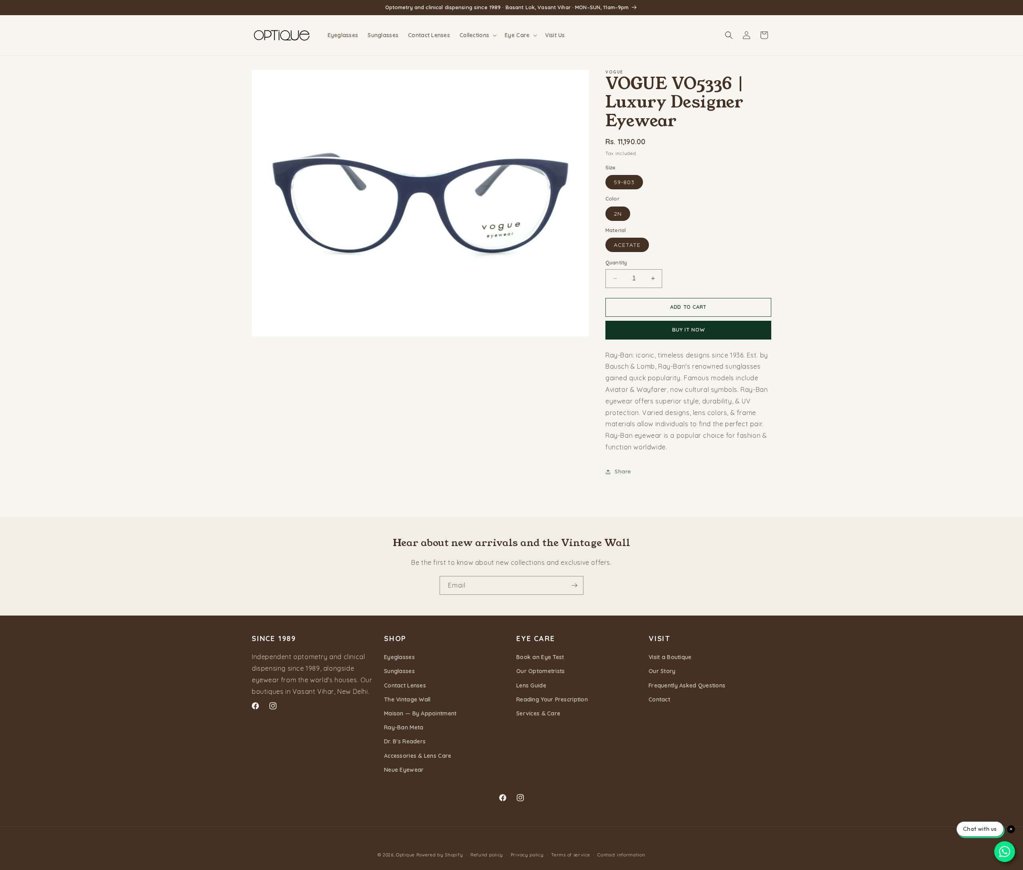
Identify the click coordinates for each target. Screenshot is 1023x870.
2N (618, 213)
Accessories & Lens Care (417, 755)
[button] (477, 35)
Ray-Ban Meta (403, 727)
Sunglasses (399, 671)
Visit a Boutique (670, 657)
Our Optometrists (540, 671)
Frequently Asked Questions (687, 685)
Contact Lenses (405, 685)
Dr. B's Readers (405, 741)
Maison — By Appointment (420, 713)
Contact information (621, 855)
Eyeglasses (399, 657)
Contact (659, 699)
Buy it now (688, 329)
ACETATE (627, 244)
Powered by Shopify (439, 855)
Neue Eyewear (404, 769)
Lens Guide (531, 685)
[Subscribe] (574, 585)
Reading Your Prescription (552, 699)
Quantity (616, 262)
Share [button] (623, 471)
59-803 (624, 182)
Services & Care (538, 713)
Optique (405, 855)
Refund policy (486, 855)
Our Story (662, 671)
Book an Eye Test (540, 657)
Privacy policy (527, 855)
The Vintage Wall (407, 699)
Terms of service (570, 855)
